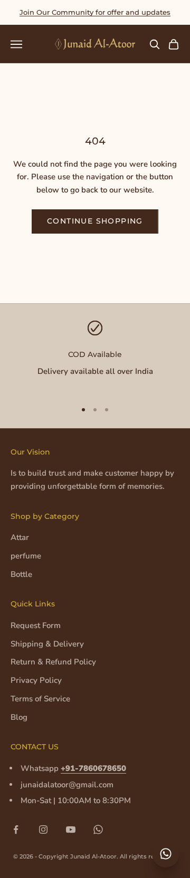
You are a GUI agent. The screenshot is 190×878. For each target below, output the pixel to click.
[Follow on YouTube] (70, 829)
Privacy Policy (36, 680)
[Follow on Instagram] (43, 829)
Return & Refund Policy (53, 662)
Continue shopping (95, 221)
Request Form (36, 625)
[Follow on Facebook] (16, 829)
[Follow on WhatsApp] (98, 829)
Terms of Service (40, 698)
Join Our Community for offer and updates (95, 12)
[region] (95, 356)
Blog (19, 717)
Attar (20, 537)
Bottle (21, 574)
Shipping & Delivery (47, 644)
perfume (26, 556)
